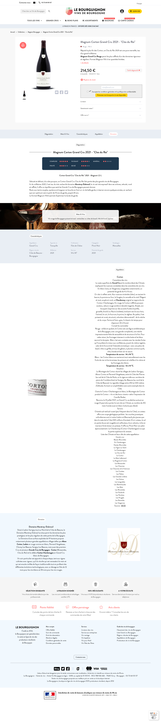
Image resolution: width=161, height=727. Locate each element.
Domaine (113, 134)
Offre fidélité (50, 630)
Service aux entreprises (89, 632)
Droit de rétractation (53, 635)
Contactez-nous (80, 657)
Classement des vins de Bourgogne (129, 630)
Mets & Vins (64, 134)
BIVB (123, 505)
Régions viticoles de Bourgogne (127, 635)
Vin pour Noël (86, 640)
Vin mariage (85, 635)
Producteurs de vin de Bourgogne (128, 640)
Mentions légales (51, 638)
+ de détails (84, 62)
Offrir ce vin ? (84, 115)
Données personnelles (53, 643)
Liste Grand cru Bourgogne (126, 632)
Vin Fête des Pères (87, 643)
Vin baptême (85, 638)
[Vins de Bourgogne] (85, 11)
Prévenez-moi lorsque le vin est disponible (111, 95)
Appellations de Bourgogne (126, 638)
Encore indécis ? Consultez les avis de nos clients (114, 613)
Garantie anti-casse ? (86, 108)
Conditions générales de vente (56, 640)
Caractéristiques (82, 134)
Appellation (99, 134)
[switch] (154, 717)
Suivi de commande (52, 632)
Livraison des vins (87, 630)
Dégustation (49, 134)
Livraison (83, 101)
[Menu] (157, 712)
